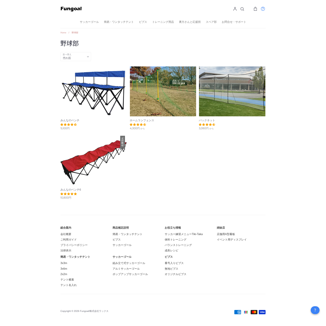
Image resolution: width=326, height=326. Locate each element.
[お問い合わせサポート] (261, 8)
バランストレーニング (178, 245)
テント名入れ (68, 285)
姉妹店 (221, 227)
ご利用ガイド (68, 239)
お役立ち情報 (173, 227)
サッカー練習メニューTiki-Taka (184, 234)
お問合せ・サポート (234, 22)
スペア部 (211, 22)
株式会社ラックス (98, 311)
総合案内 (65, 227)
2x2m (63, 274)
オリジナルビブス (175, 274)
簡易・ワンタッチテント (119, 22)
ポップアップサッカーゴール (130, 274)
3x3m (63, 263)
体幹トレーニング (175, 239)
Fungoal (84, 311)
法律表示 (65, 250)
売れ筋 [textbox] (67, 58)
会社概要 (65, 234)
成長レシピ (171, 250)
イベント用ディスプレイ (232, 239)
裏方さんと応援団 (190, 22)
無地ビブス (171, 268)
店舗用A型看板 (226, 234)
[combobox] (75, 56)
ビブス (143, 22)
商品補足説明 (121, 227)
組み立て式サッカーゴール (129, 263)
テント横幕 (67, 279)
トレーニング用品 (163, 22)
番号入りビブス (174, 263)
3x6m (63, 268)
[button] (68, 124)
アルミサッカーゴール (126, 268)
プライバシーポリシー (74, 245)
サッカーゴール (89, 22)
